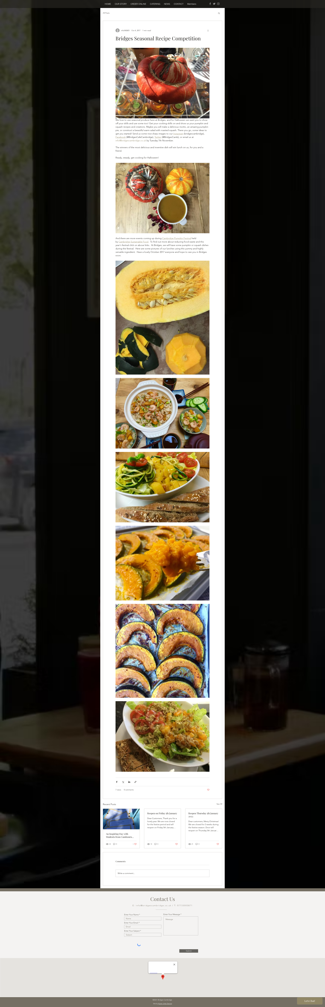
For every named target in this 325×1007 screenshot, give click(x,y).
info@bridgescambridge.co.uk (153, 905)
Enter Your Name (131, 915)
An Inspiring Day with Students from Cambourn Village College (119, 835)
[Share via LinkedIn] (129, 782)
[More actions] (207, 30)
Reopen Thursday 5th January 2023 (203, 815)
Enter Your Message (171, 914)
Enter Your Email (131, 923)
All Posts (106, 13)
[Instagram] (218, 3)
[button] (138, 3)
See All (219, 804)
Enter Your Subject (132, 931)
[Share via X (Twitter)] (123, 782)
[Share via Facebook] (117, 782)
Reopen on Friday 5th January (162, 813)
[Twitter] (214, 3)
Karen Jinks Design (165, 1004)
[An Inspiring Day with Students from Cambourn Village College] (121, 819)
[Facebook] (210, 3)
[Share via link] (135, 782)
